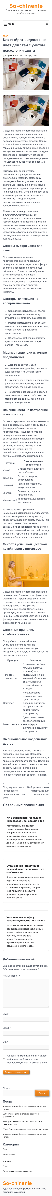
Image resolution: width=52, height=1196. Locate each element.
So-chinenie (26, 6)
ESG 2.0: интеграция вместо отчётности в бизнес (25, 1129)
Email (7, 1027)
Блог (5, 36)
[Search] (47, 24)
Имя (6, 1013)
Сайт (5, 1041)
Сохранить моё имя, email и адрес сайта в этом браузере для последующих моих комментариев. (27, 1059)
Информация (9, 1154)
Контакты (7, 1161)
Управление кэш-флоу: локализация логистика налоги (25, 919)
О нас (5, 1166)
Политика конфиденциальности (17, 1171)
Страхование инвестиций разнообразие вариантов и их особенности (25, 869)
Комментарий (11, 975)
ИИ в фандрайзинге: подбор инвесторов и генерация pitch (25, 819)
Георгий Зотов (11, 55)
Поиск (6, 1088)
